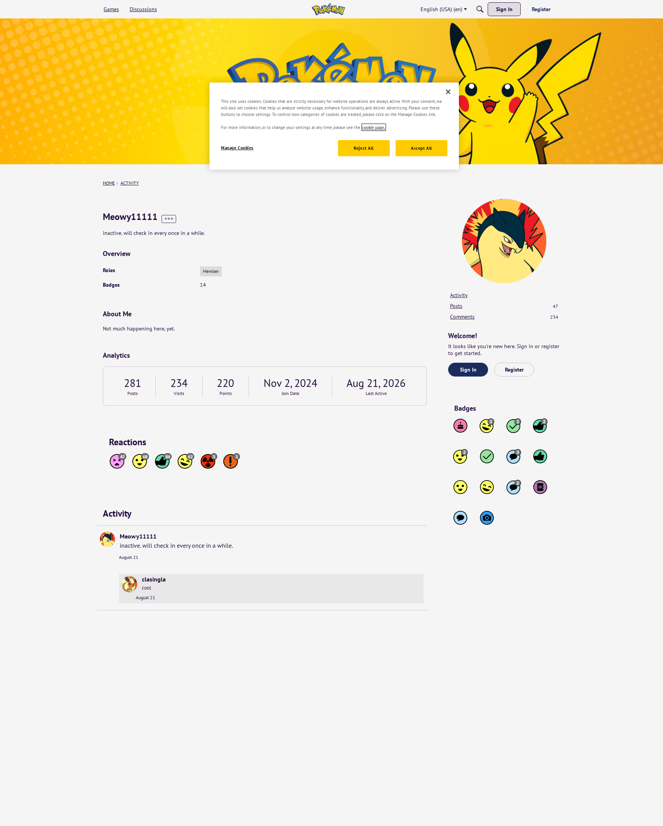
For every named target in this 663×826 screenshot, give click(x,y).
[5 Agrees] (460, 487)
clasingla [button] (154, 579)
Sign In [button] (468, 369)
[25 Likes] (540, 425)
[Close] (448, 91)
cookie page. (373, 127)
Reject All (364, 148)
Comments (504, 316)
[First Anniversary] (460, 425)
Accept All (421, 148)
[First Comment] (460, 517)
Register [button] (514, 369)
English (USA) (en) (441, 9)
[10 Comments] (513, 487)
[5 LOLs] (487, 487)
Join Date (290, 393)
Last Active (376, 393)
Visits (179, 393)
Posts (132, 393)
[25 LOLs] (487, 425)
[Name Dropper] (540, 487)
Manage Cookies (237, 148)
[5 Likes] (540, 456)
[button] (129, 584)
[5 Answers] (513, 425)
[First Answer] (487, 456)
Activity (459, 295)
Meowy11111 (138, 536)
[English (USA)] (328, 9)
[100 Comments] (513, 456)
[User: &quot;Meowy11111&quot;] (107, 539)
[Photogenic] (487, 517)
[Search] (480, 9)
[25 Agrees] (460, 456)
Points (225, 393)
